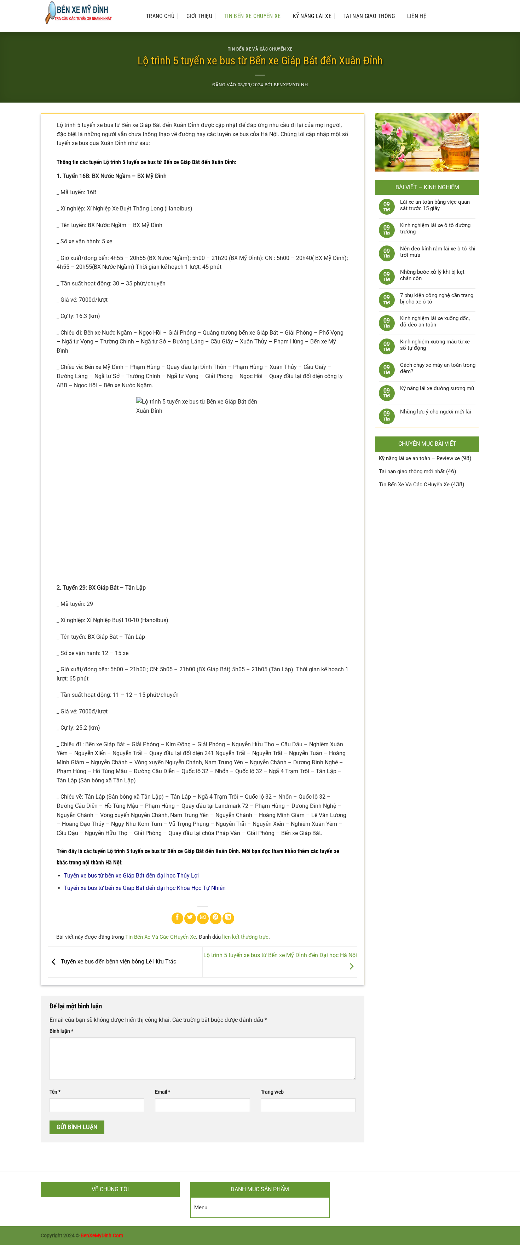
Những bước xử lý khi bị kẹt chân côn (432, 275)
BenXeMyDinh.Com (102, 1236)
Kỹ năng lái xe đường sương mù (437, 388)
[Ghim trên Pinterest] (215, 918)
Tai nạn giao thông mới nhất (412, 471)
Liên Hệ (416, 16)
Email (162, 1092)
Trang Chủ (160, 16)
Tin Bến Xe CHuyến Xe (252, 16)
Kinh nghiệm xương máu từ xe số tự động (435, 344)
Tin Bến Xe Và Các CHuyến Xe (260, 49)
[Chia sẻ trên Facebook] (177, 918)
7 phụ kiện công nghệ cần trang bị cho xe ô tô (436, 298)
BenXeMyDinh (291, 84)
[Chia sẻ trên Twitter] (190, 918)
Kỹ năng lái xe (312, 16)
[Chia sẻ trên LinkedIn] (228, 918)
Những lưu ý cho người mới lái (435, 412)
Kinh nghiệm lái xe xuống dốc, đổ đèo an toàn (435, 321)
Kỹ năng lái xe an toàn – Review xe (419, 458)
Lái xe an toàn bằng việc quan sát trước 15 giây (435, 205)
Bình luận (61, 1031)
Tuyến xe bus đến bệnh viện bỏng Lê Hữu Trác (117, 961)
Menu (200, 1207)
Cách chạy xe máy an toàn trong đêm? (437, 368)
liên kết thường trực (245, 937)
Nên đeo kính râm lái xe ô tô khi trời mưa (437, 251)
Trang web (272, 1092)
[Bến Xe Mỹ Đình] (86, 16)
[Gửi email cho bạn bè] (203, 918)
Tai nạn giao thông (369, 16)
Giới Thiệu (199, 16)
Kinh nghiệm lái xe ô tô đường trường (435, 228)
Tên (55, 1092)
